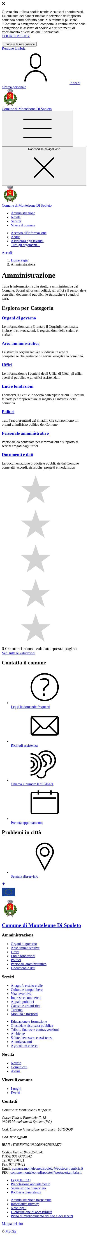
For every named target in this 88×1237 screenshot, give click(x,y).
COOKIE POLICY (16, 36)
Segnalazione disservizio (28, 1188)
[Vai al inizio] (3, 884)
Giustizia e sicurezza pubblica (32, 1025)
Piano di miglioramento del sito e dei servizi (42, 1216)
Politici (16, 960)
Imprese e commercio (26, 998)
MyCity (10, 1231)
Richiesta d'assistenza (26, 1192)
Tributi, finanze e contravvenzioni (35, 1029)
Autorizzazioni (21, 1042)
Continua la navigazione (19, 44)
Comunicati (19, 1067)
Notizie (16, 1063)
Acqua (15, 237)
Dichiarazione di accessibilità (31, 1212)
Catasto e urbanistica (25, 1006)
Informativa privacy (25, 1204)
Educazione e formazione (29, 1021)
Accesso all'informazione (28, 233)
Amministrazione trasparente (31, 1200)
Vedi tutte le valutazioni (18, 653)
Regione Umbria (13, 48)
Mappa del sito (12, 1224)
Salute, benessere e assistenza (32, 1038)
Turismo (17, 1010)
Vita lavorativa (21, 994)
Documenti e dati (23, 968)
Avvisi (15, 1071)
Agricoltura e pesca (24, 1046)
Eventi (15, 1093)
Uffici (15, 952)
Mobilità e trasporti (24, 1014)
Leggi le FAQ (21, 1180)
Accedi (7, 252)
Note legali (18, 1208)
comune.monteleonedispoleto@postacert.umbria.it (47, 1168)
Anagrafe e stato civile (27, 985)
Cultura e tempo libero (27, 989)
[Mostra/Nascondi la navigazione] (37, 129)
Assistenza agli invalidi (27, 241)
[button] (23, 213)
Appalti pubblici (22, 1002)
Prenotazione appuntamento (30, 1184)
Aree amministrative (25, 948)
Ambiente (18, 1034)
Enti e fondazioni (23, 956)
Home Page (19, 260)
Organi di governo (24, 944)
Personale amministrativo (28, 964)
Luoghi (16, 1089)
